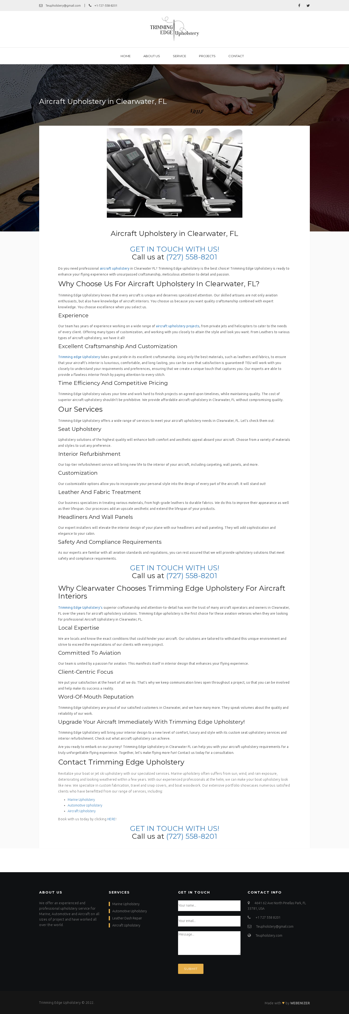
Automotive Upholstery (85, 805)
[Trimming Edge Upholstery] (174, 29)
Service (179, 56)
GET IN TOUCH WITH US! (174, 249)
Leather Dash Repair (127, 918)
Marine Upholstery (81, 800)
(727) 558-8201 (191, 257)
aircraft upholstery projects (177, 326)
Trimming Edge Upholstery (60, 1003)
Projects (207, 56)
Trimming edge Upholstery (79, 357)
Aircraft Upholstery (82, 811)
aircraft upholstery (115, 268)
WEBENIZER (300, 1003)
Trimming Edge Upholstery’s (80, 607)
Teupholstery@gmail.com (63, 5)
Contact (236, 56)
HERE (111, 819)
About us (151, 56)
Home (126, 56)
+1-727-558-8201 (105, 5)
